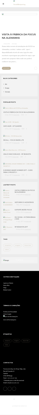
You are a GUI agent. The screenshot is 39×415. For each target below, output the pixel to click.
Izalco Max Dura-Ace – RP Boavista (17, 154)
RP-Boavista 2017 (21, 227)
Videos (7, 249)
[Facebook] (5, 389)
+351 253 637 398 (12, 378)
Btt (6, 84)
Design (7, 88)
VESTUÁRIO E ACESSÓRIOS (24, 202)
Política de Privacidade (10, 312)
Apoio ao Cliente (8, 283)
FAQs (4, 287)
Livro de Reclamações (9, 320)
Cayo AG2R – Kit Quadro (12, 126)
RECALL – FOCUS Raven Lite (13, 140)
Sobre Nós (6, 285)
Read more (6, 68)
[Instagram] (14, 389)
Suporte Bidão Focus (23, 210)
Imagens (17, 245)
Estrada (14, 44)
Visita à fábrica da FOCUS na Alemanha (18, 112)
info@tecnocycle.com (13, 383)
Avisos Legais (7, 314)
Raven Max (28, 245)
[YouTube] (10, 389)
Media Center (7, 290)
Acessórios (8, 245)
